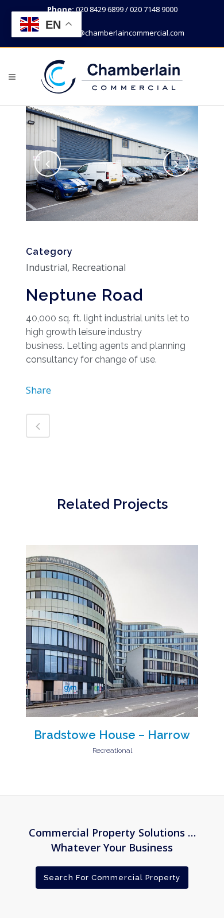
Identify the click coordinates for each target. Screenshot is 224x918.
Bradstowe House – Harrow (112, 735)
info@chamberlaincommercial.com (124, 33)
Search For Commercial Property (112, 877)
